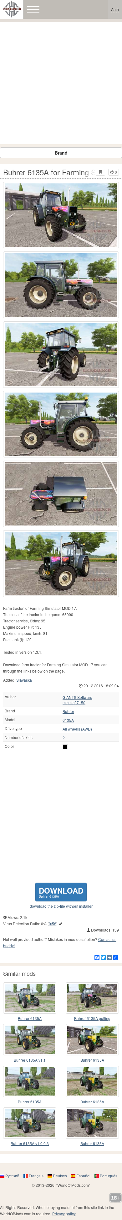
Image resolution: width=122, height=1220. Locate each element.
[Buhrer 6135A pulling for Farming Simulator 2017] (92, 998)
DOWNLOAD (61, 892)
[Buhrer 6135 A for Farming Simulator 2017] (29, 1081)
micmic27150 (74, 702)
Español (83, 1175)
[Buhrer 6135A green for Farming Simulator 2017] (29, 998)
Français (36, 1175)
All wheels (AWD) (77, 729)
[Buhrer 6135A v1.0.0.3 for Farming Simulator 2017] (29, 1123)
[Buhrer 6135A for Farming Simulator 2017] (61, 215)
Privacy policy (64, 1213)
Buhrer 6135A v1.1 (30, 1060)
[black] (65, 746)
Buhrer (68, 711)
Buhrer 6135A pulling (92, 1018)
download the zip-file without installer (61, 906)
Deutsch (60, 1175)
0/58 (52, 923)
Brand (61, 153)
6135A (68, 720)
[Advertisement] (61, 83)
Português (108, 1175)
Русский (12, 1175)
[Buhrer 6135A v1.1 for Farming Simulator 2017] (29, 1039)
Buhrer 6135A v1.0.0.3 (30, 1143)
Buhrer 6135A (30, 1018)
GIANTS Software (77, 697)
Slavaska (24, 680)
